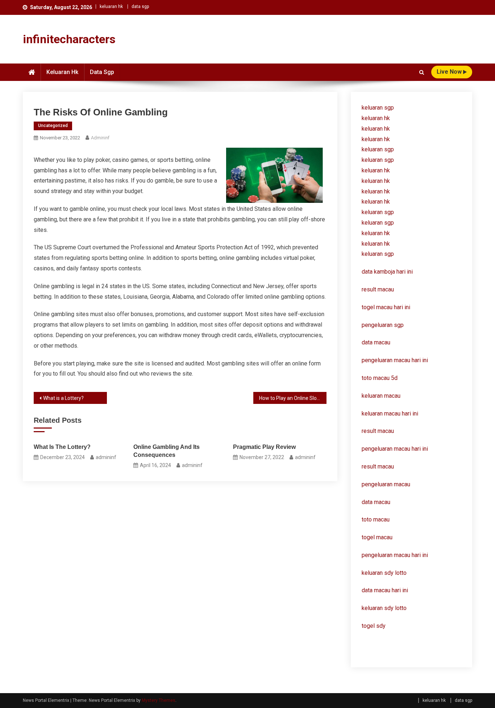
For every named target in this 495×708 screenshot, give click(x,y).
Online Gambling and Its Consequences (166, 451)
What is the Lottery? (62, 447)
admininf (100, 137)
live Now (450, 71)
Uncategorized (53, 125)
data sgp (140, 6)
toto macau (376, 519)
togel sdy (374, 625)
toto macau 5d (380, 378)
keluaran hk (111, 6)
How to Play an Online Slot (289, 398)
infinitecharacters (69, 39)
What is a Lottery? (63, 398)
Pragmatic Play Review (264, 447)
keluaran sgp (378, 107)
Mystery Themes (158, 700)
